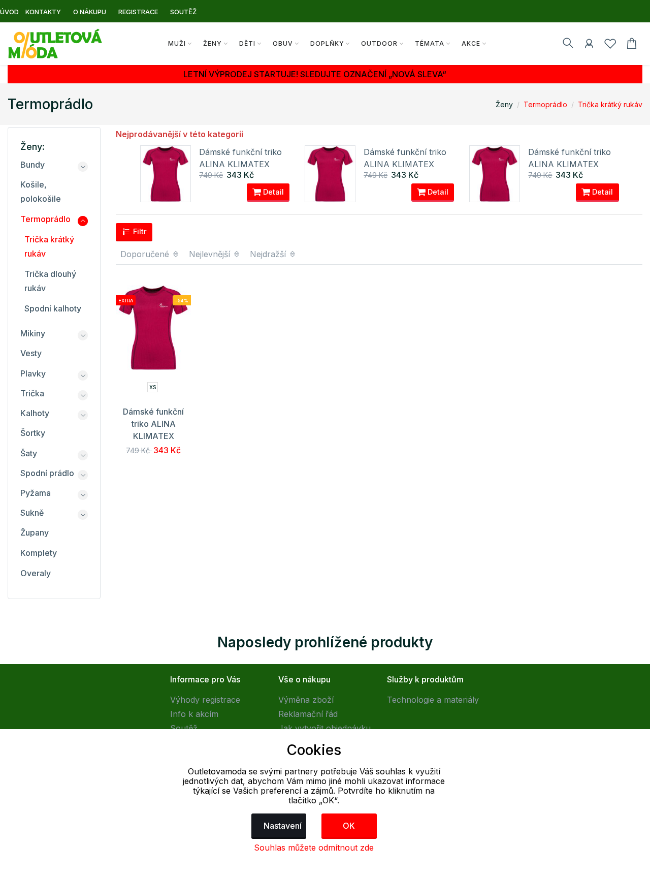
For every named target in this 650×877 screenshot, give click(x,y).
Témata (429, 43)
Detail (272, 191)
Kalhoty (34, 413)
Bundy (32, 165)
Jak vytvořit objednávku (324, 728)
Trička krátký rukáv (610, 104)
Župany (34, 532)
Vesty (31, 353)
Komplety (38, 553)
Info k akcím (194, 714)
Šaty (28, 453)
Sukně (32, 513)
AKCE (471, 43)
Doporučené (146, 254)
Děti (247, 43)
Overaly (35, 573)
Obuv (283, 43)
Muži (177, 43)
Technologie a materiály (433, 700)
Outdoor (379, 43)
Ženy (212, 43)
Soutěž (184, 728)
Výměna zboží (306, 700)
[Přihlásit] (589, 45)
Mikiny (32, 333)
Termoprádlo (545, 104)
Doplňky (327, 43)
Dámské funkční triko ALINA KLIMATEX (153, 423)
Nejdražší (269, 254)
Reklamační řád (308, 714)
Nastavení (283, 826)
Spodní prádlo (47, 473)
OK (349, 826)
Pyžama (35, 493)
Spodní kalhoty (52, 308)
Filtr (139, 231)
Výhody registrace (205, 700)
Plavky (33, 373)
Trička (32, 393)
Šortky (32, 433)
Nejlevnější (211, 254)
